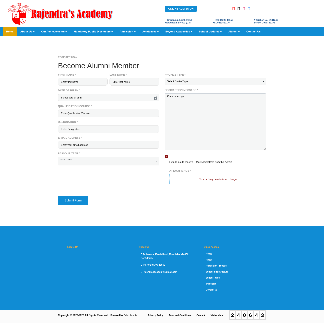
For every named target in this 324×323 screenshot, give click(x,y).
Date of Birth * (69, 90)
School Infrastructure (217, 271)
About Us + (27, 31)
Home (10, 31)
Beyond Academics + (178, 31)
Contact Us (253, 31)
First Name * (67, 74)
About (209, 259)
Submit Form (73, 200)
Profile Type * (175, 74)
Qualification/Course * (75, 106)
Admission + (128, 31)
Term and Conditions (180, 315)
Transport (211, 283)
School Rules (213, 277)
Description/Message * (181, 90)
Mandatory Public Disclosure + (93, 31)
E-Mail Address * (70, 137)
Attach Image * (180, 170)
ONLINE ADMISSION (181, 8)
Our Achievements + (54, 31)
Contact (200, 315)
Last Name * (118, 74)
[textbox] (215, 81)
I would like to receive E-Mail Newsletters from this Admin (200, 162)
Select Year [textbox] (66, 159)
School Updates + (210, 31)
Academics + (150, 31)
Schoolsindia (130, 315)
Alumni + (234, 31)
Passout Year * (69, 153)
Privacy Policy (155, 315)
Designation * (68, 121)
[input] (105, 97)
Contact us (211, 289)
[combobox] (108, 161)
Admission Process (216, 265)
